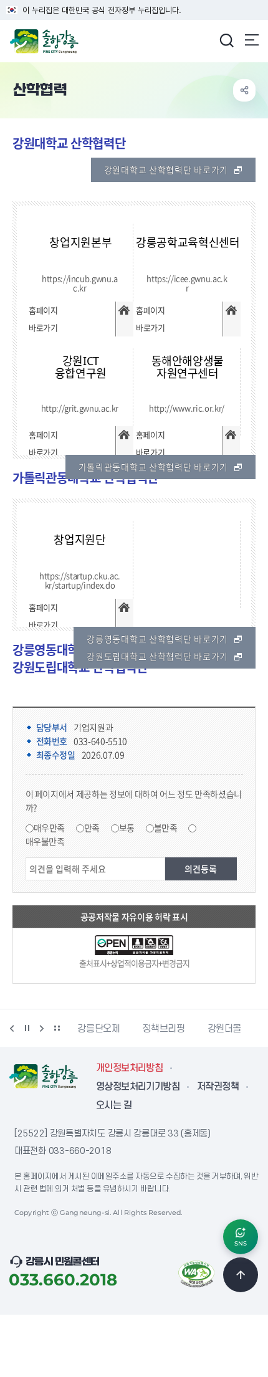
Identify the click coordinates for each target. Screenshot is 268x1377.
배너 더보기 (57, 1028)
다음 (42, 1028)
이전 (12, 1028)
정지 (27, 1028)
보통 (127, 827)
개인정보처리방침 (129, 1068)
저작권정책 (218, 1086)
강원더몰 (180, 1028)
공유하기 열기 (244, 90)
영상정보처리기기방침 (137, 1086)
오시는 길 (114, 1105)
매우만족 (49, 827)
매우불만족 (45, 841)
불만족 (166, 827)
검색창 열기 (226, 39)
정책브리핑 (119, 1028)
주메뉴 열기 (251, 39)
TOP (240, 1274)
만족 (92, 827)
